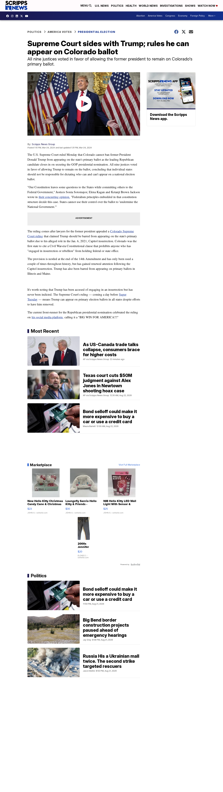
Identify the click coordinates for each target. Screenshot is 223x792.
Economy (182, 15)
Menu (84, 5)
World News (148, 5)
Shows (190, 5)
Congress (170, 15)
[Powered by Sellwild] (135, 564)
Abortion (140, 15)
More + (211, 15)
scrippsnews (8, 16)
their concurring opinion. (54, 197)
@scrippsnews (27, 16)
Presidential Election (96, 31)
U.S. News (102, 5)
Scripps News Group (43, 144)
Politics (117, 5)
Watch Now (207, 5)
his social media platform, (48, 317)
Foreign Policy (197, 15)
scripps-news (18, 16)
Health (131, 5)
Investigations (171, 5)
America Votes (155, 15)
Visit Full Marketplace (129, 465)
